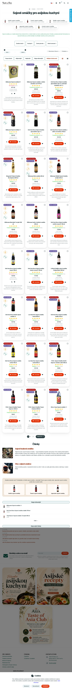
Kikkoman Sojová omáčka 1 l (13, 130)
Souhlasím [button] (45, 686)
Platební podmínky (6, 658)
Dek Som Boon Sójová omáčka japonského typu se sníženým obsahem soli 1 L (59, 83)
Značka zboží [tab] (20, 43)
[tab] (62, 58)
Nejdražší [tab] (27, 58)
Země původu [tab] (40, 43)
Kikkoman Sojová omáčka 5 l (13, 82)
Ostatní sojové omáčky (48, 26)
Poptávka (26, 656)
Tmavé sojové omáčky (36, 20)
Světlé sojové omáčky (14, 20)
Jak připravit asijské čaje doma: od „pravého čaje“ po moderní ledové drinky (20, 538)
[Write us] (47, 663)
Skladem (65, 51)
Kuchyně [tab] (30, 43)
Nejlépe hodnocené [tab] (52, 58)
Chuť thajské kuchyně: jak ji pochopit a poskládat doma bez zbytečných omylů (21, 535)
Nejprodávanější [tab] (38, 58)
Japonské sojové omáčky (26, 26)
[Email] (56, 3)
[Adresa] (47, 657)
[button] (12, 93)
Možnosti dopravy (6, 660)
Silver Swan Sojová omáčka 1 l (59, 407)
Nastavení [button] (26, 686)
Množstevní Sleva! (54, 51)
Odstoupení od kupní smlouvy (9, 665)
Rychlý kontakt (52, 663)
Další (35, 520)
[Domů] (7, 3)
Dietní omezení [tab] (51, 43)
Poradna (26, 654)
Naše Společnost (18, 671)
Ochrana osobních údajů (8, 667)
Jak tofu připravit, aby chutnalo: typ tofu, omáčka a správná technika (18, 542)
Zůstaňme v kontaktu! (29, 658)
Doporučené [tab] (8, 58)
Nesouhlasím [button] (36, 686)
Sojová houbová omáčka (24, 449)
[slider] (4, 50)
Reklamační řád (6, 662)
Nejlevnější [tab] (19, 58)
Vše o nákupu (6, 654)
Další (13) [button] (39, 436)
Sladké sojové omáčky (59, 20)
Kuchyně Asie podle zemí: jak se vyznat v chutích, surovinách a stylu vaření (20, 531)
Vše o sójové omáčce (23, 464)
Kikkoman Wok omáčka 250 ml (36, 176)
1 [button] (28, 437)
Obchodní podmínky (7, 656)
